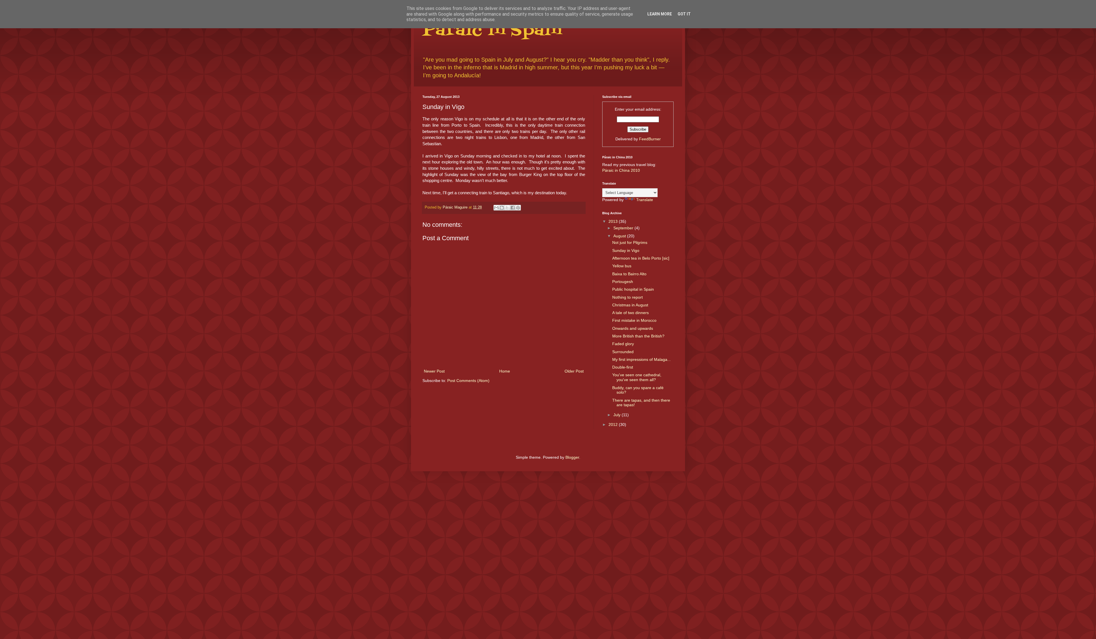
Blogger (572, 457)
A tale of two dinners (630, 312)
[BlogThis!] (502, 208)
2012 (614, 424)
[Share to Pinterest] (518, 208)
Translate (644, 199)
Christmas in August (630, 305)
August (620, 236)
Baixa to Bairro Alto (629, 274)
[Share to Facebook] (512, 208)
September (623, 228)
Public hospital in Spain (633, 289)
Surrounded (623, 351)
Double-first (622, 367)
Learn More (659, 14)
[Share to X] (507, 208)
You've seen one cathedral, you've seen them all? (636, 377)
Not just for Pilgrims (629, 242)
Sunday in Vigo (625, 250)
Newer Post (434, 371)
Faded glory (623, 343)
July (617, 414)
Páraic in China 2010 (621, 170)
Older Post (574, 371)
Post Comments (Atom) (468, 380)
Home (504, 371)
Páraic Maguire (456, 207)
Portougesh (622, 281)
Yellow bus (621, 266)
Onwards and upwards (632, 328)
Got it (684, 14)
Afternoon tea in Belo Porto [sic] (640, 258)
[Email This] (496, 208)
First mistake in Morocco (634, 320)
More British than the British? (638, 336)
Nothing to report (627, 297)
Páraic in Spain (491, 31)
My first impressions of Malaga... (641, 359)
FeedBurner (650, 139)
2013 (614, 221)
